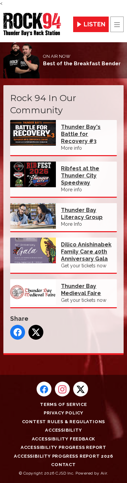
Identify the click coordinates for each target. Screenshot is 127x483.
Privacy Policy (63, 412)
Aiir (104, 473)
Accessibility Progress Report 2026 (63, 456)
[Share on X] (35, 332)
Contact (63, 464)
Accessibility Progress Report (63, 447)
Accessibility (63, 430)
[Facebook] (44, 389)
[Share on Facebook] (17, 332)
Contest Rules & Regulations (63, 421)
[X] (80, 389)
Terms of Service (63, 404)
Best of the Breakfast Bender (82, 64)
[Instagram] (62, 389)
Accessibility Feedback (64, 438)
